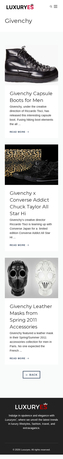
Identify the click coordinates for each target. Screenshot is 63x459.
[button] (51, 6)
